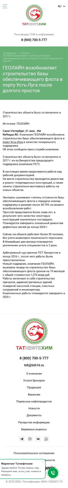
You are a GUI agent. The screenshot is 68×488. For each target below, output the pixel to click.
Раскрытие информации (34, 422)
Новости (25, 53)
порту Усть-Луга (13, 142)
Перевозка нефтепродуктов (34, 401)
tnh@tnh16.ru (34, 365)
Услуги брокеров (34, 380)
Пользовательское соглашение (34, 453)
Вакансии (34, 394)
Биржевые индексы (34, 429)
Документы (34, 415)
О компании (34, 373)
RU (60, 6)
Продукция (34, 387)
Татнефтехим (9, 53)
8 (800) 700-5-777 (34, 40)
